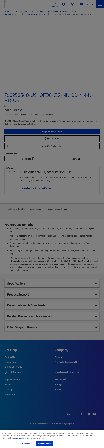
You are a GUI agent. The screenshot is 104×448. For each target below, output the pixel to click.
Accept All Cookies (45, 443)
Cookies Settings (26, 443)
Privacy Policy (19, 438)
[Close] (100, 433)
